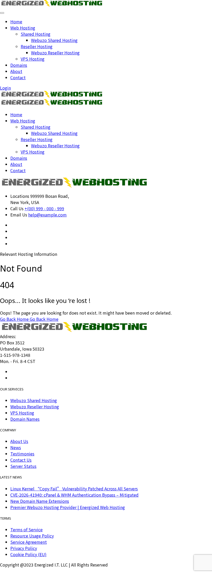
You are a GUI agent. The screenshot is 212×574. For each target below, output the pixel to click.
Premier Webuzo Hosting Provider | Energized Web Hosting (67, 507)
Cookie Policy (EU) (28, 554)
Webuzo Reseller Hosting (55, 52)
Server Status (23, 466)
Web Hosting (22, 28)
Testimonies (22, 454)
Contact (18, 77)
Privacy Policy (23, 548)
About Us (19, 441)
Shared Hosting (35, 34)
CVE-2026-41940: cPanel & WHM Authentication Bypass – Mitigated (74, 495)
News (15, 447)
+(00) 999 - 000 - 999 (44, 208)
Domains (18, 65)
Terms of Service (26, 529)
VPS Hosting (32, 59)
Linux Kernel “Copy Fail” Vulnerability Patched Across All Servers (74, 488)
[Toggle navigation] (2, 13)
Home (16, 21)
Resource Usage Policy (32, 536)
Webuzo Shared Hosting (54, 40)
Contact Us (21, 460)
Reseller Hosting (36, 46)
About (16, 71)
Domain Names (25, 419)
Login (5, 88)
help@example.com (47, 215)
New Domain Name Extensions (39, 501)
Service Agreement (28, 542)
